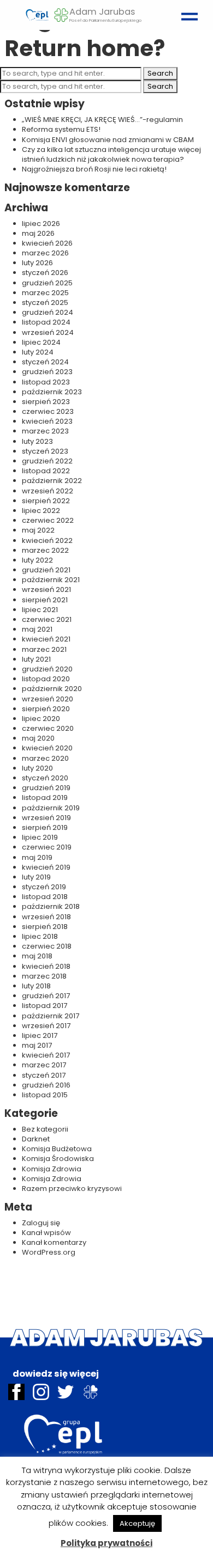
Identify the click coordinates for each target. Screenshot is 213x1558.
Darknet (36, 1139)
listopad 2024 (46, 322)
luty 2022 (37, 560)
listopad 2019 (45, 797)
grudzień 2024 (47, 312)
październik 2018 (51, 906)
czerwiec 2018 (47, 946)
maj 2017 (37, 1045)
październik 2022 (52, 480)
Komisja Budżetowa (57, 1149)
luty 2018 (36, 986)
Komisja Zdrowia (51, 1169)
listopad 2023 (46, 382)
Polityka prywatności (106, 1543)
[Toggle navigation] (186, 12)
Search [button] (160, 73)
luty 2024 (38, 352)
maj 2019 (37, 857)
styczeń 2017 (44, 1075)
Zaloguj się (41, 1223)
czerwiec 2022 (48, 520)
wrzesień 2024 (48, 332)
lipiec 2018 (40, 936)
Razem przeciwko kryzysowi (72, 1188)
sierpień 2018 (45, 926)
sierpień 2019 (45, 827)
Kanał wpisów (46, 1232)
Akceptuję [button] (137, 1523)
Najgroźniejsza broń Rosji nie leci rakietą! (94, 169)
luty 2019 (36, 877)
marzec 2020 (45, 758)
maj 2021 (37, 629)
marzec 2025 (45, 293)
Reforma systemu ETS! (61, 129)
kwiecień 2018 (46, 966)
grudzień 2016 (46, 1085)
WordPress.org (48, 1252)
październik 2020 (52, 688)
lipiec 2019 (40, 837)
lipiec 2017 (39, 1035)
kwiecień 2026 (47, 243)
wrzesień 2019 (46, 817)
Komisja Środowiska (58, 1158)
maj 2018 (37, 956)
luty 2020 (37, 768)
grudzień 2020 (47, 669)
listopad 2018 (45, 896)
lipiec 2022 (41, 510)
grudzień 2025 (47, 283)
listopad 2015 (45, 1095)
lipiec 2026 (41, 223)
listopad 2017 (44, 1005)
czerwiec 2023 (48, 411)
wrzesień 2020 (47, 699)
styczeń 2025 (45, 302)
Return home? (84, 48)
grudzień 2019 (46, 788)
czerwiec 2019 (47, 847)
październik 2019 (51, 808)
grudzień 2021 (46, 570)
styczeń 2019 (44, 887)
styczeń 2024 (45, 362)
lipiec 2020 (41, 718)
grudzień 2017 (46, 996)
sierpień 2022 (46, 501)
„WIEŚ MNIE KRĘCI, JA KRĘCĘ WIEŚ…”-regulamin (102, 119)
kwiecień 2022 (47, 540)
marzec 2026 (45, 253)
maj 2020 (38, 738)
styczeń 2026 (45, 272)
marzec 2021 (44, 649)
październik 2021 (51, 580)
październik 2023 (52, 392)
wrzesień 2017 (46, 1026)
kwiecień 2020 (47, 748)
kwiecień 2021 (46, 639)
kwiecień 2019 (46, 867)
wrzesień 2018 (46, 917)
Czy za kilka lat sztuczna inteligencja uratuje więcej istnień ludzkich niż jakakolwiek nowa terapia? (111, 154)
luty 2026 (37, 263)
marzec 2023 (45, 431)
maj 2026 (38, 233)
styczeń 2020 (45, 778)
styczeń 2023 (45, 451)
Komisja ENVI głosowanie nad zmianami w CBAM (108, 140)
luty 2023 (37, 441)
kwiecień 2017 (46, 1055)
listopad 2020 (46, 679)
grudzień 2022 (47, 461)
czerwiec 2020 (48, 728)
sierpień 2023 (46, 401)
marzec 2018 (44, 976)
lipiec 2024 (41, 342)
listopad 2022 (46, 471)
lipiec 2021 (40, 609)
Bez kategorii (45, 1129)
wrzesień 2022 (47, 491)
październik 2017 (50, 1016)
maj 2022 (38, 530)
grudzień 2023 (47, 371)
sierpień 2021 (45, 600)
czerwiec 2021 (47, 619)
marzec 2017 (44, 1065)
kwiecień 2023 (47, 421)
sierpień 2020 (46, 709)
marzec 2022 (45, 550)
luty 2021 (36, 659)
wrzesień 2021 (46, 589)
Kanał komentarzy (54, 1242)
